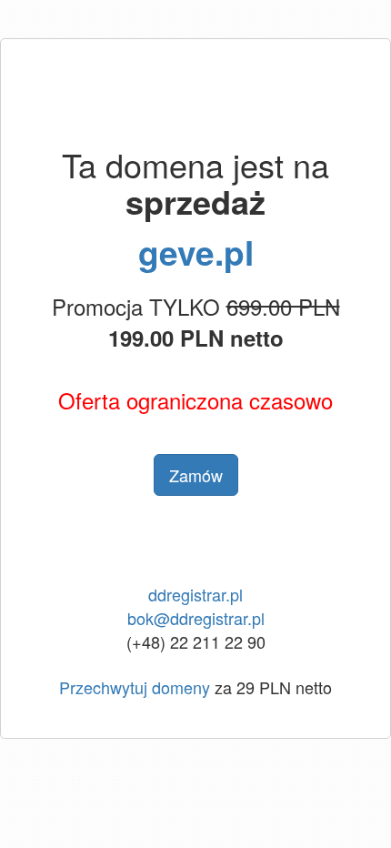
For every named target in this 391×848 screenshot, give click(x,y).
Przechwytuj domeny (134, 687)
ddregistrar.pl (195, 594)
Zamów (196, 475)
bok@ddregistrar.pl (196, 618)
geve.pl (196, 251)
